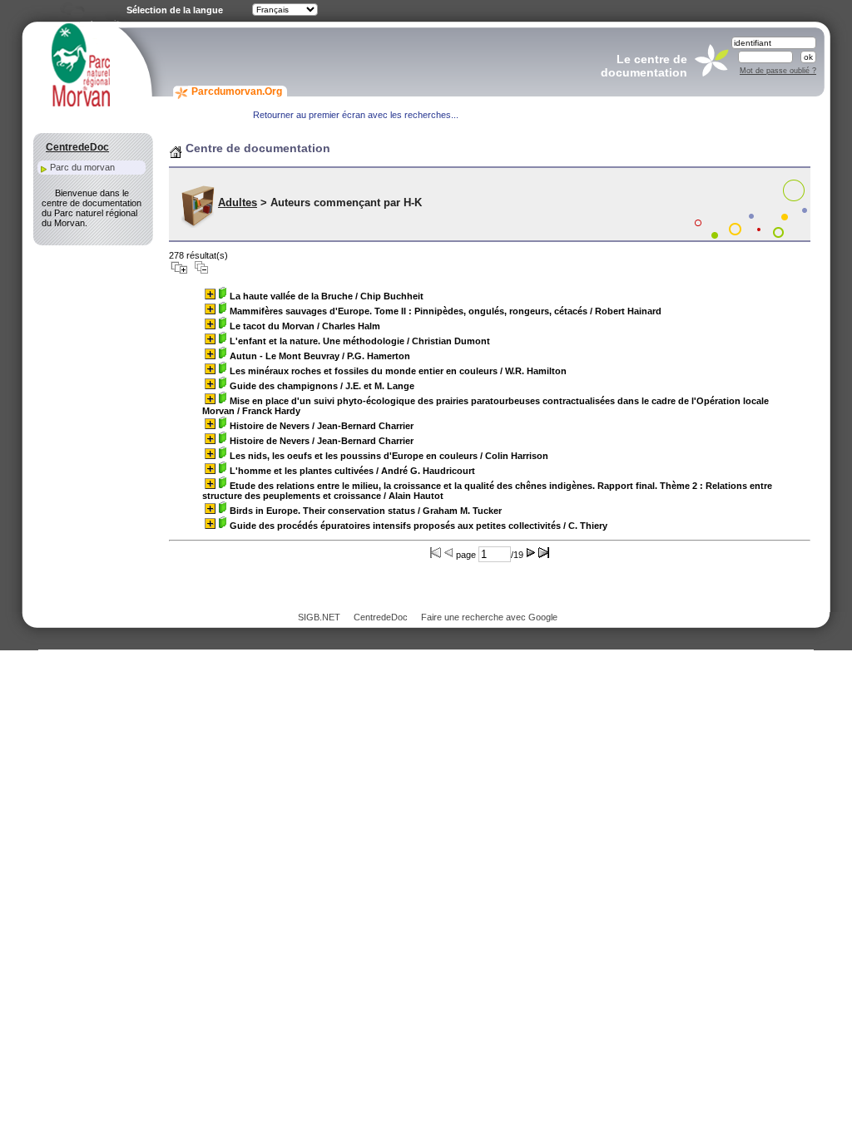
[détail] (210, 294)
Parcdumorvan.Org (236, 91)
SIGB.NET (319, 617)
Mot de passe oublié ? (778, 71)
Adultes (237, 202)
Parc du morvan (82, 167)
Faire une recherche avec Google (489, 617)
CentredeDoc (381, 617)
